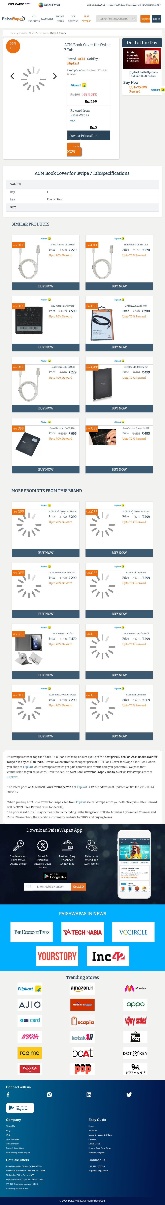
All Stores (93, 1130)
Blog (8, 1130)
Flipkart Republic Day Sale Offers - (24, 1179)
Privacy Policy (12, 1144)
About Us (10, 1126)
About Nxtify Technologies (18, 1152)
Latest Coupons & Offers (100, 1135)
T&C (72, 121)
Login (156, 19)
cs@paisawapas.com (98, 1171)
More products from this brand (46, 490)
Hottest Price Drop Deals (100, 1148)
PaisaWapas (75, 1200)
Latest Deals (94, 1144)
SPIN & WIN (52, 4)
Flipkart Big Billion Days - (20, 1175)
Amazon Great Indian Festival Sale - (25, 1171)
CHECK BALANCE (96, 5)
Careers (92, 1139)
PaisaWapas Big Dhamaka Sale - (24, 1166)
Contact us (97, 1160)
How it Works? (12, 1139)
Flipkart (73, 63)
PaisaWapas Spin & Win (17, 1188)
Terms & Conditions (15, 1148)
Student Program (96, 1152)
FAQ (8, 1135)
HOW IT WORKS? (116, 5)
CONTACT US (134, 5)
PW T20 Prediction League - (22, 1184)
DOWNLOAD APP (152, 5)
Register (145, 19)
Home (91, 1126)
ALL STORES (47, 19)
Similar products (30, 224)
